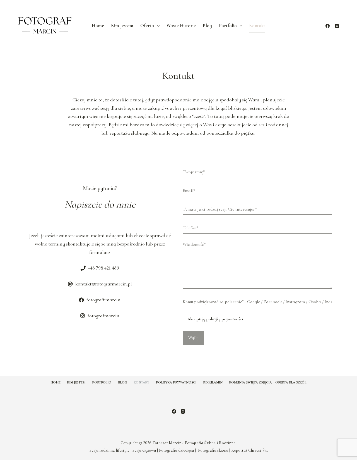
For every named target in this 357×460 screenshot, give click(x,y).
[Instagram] (337, 26)
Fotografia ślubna (213, 450)
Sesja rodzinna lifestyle (109, 450)
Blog (207, 25)
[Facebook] (327, 26)
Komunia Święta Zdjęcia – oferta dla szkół (268, 382)
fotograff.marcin (103, 300)
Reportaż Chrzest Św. (249, 450)
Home (98, 25)
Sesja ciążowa (144, 450)
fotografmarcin (103, 316)
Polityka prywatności (176, 382)
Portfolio (101, 382)
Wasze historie (181, 25)
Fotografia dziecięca (176, 450)
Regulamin (213, 382)
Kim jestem (122, 25)
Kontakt (257, 25)
